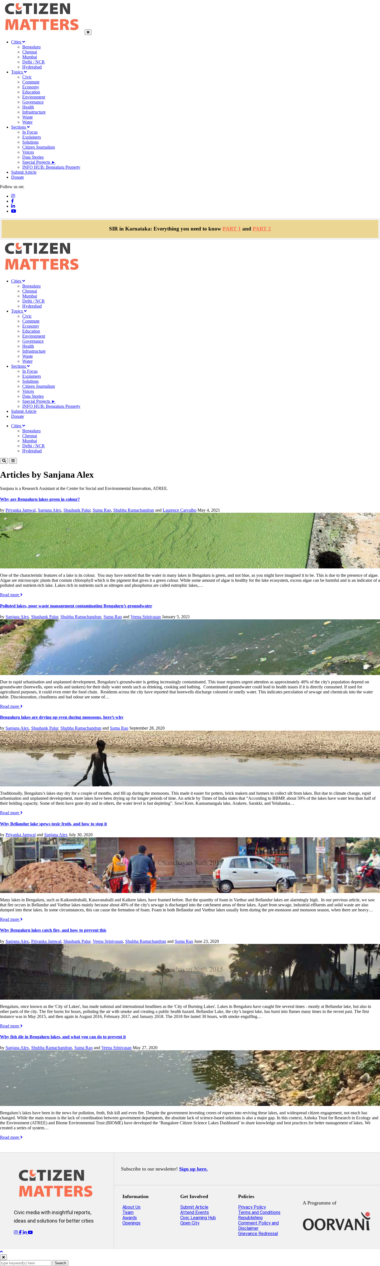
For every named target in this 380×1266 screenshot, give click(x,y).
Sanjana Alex (49, 510)
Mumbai (29, 57)
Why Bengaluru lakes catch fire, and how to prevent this (53, 930)
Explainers (31, 137)
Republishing (250, 1217)
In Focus (30, 132)
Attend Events (194, 1212)
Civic (27, 77)
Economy (30, 87)
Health (28, 107)
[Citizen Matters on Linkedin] (25, 1232)
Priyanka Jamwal (21, 510)
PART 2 (262, 229)
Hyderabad (32, 67)
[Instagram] (13, 196)
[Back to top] (1, 1251)
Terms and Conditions (259, 1212)
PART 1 (232, 229)
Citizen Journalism (38, 147)
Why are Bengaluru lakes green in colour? (40, 499)
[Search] (4, 461)
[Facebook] (12, 201)
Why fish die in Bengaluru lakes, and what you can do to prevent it (63, 1036)
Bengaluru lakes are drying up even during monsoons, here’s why (62, 717)
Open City (189, 1223)
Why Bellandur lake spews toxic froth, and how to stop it (53, 823)
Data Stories (33, 157)
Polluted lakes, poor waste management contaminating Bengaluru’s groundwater (76, 605)
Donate (17, 177)
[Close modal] (3, 1257)
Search (60, 1263)
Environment (33, 97)
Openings (131, 1223)
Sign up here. (193, 1169)
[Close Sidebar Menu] (88, 32)
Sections (19, 127)
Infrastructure (34, 112)
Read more (10, 594)
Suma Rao (102, 510)
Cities (16, 42)
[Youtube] (13, 211)
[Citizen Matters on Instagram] (16, 1232)
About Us (131, 1207)
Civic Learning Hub (198, 1217)
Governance (33, 102)
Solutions (30, 142)
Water (27, 122)
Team (128, 1212)
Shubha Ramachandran (133, 510)
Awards (129, 1217)
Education (31, 92)
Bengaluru (31, 47)
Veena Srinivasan (145, 616)
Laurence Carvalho (179, 510)
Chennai (29, 52)
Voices (28, 152)
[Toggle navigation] (13, 461)
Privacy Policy (252, 1207)
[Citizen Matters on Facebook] (21, 1232)
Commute (31, 82)
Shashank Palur (76, 510)
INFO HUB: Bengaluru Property (51, 167)
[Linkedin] (13, 206)
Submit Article (23, 172)
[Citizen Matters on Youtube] (30, 1232)
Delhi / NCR (33, 62)
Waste (27, 117)
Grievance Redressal (258, 1233)
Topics (17, 72)
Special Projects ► (39, 162)
